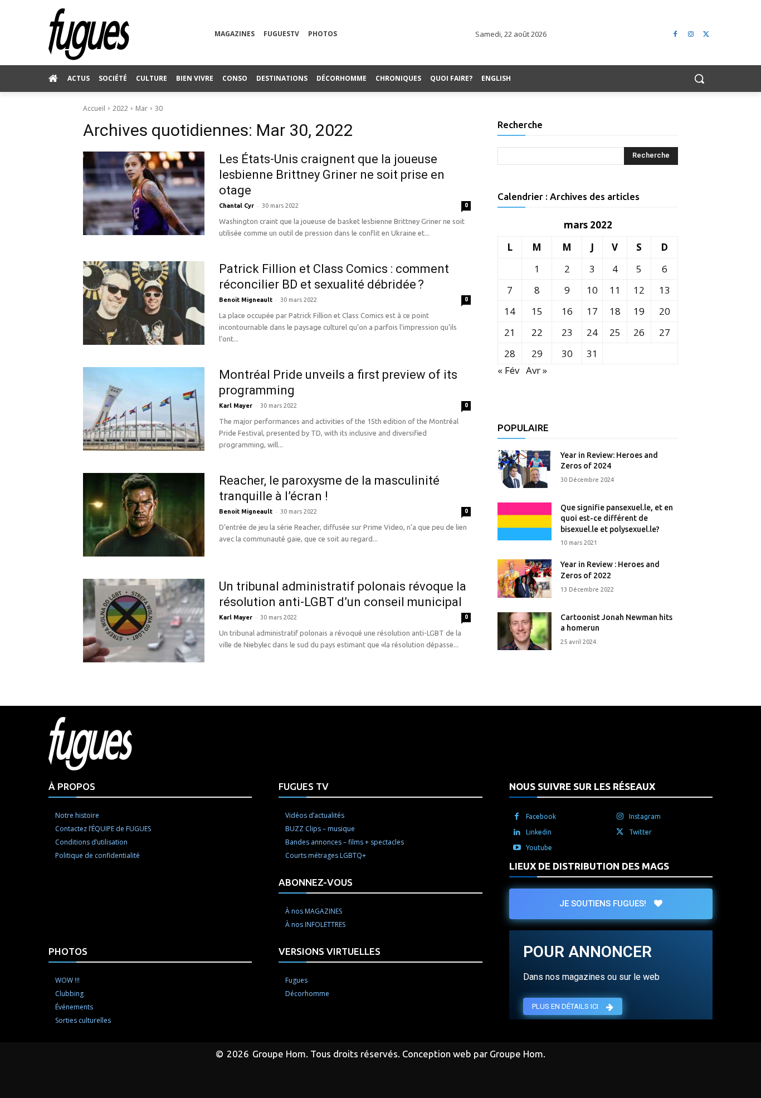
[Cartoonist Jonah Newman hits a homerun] (524, 631)
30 (159, 108)
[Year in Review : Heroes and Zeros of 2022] (524, 578)
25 (615, 332)
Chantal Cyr (236, 205)
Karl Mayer (235, 405)
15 (537, 311)
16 (567, 311)
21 (509, 332)
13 (664, 290)
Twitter (640, 832)
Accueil (94, 108)
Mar (141, 108)
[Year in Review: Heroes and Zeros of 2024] (524, 469)
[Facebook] (675, 34)
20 (664, 311)
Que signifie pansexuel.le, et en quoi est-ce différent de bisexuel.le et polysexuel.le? (616, 518)
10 (592, 290)
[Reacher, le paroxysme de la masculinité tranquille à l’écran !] (143, 515)
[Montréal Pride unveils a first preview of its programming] (143, 409)
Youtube (539, 847)
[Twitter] (706, 34)
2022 (120, 108)
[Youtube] (517, 848)
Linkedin (539, 832)
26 (639, 332)
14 (509, 311)
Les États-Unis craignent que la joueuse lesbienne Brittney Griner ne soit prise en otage (332, 174)
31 (592, 353)
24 (592, 332)
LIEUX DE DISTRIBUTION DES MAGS (589, 866)
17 (592, 311)
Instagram (645, 816)
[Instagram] (690, 34)
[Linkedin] (517, 832)
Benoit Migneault (245, 299)
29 (537, 353)
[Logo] (131, 34)
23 (567, 332)
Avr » (536, 370)
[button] (699, 78)
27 (664, 332)
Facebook (541, 816)
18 (615, 311)
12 (639, 290)
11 (615, 290)
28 (509, 353)
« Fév (508, 370)
